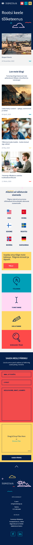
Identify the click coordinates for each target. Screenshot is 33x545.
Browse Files (16, 441)
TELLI (11, 266)
